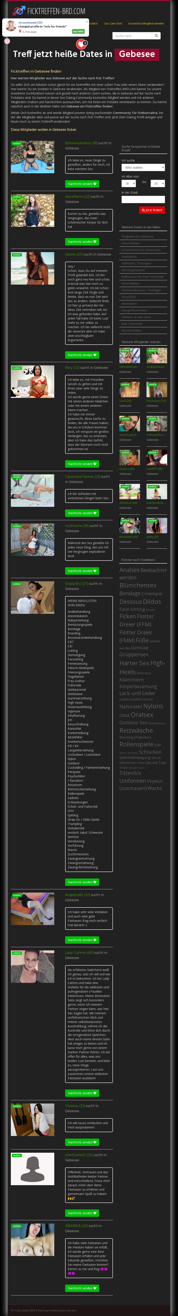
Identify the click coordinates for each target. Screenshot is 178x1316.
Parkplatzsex (156, 723)
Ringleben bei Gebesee (137, 236)
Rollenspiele (136, 744)
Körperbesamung (138, 686)
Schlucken (150, 752)
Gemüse (140, 648)
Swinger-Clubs (137, 767)
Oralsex (142, 714)
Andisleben (129, 256)
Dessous (130, 602)
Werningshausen (133, 270)
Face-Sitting (132, 609)
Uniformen (132, 780)
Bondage (130, 593)
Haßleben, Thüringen (136, 263)
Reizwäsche (136, 730)
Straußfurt (129, 297)
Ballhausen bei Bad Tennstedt (143, 277)
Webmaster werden (64, 1310)
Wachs (155, 788)
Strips (123, 767)
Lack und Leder (137, 693)
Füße (142, 640)
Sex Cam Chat (113, 23)
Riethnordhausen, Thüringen (141, 290)
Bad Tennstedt (132, 324)
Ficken (127, 616)
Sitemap (43, 1310)
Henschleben (131, 243)
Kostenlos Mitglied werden (146, 23)
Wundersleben (132, 330)
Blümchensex (138, 585)
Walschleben (130, 283)
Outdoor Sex (133, 722)
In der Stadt (130, 192)
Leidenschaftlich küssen (136, 699)
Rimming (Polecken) (135, 737)
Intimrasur (144, 673)
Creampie (152, 593)
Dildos (152, 601)
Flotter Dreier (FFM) (136, 620)
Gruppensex (133, 654)
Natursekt (130, 706)
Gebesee (72, 148)
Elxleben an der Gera (136, 317)
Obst (124, 715)
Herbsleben (129, 303)
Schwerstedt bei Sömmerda (141, 250)
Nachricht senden (80, 184)
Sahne (123, 752)
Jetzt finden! (153, 210)
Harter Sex (134, 663)
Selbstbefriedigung (135, 757)
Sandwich (132, 752)
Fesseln (150, 610)
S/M (157, 744)
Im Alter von (130, 176)
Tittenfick (130, 773)
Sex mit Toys (156, 762)
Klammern (131, 679)
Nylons (153, 706)
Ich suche (128, 160)
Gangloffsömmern (134, 310)
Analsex (129, 570)
